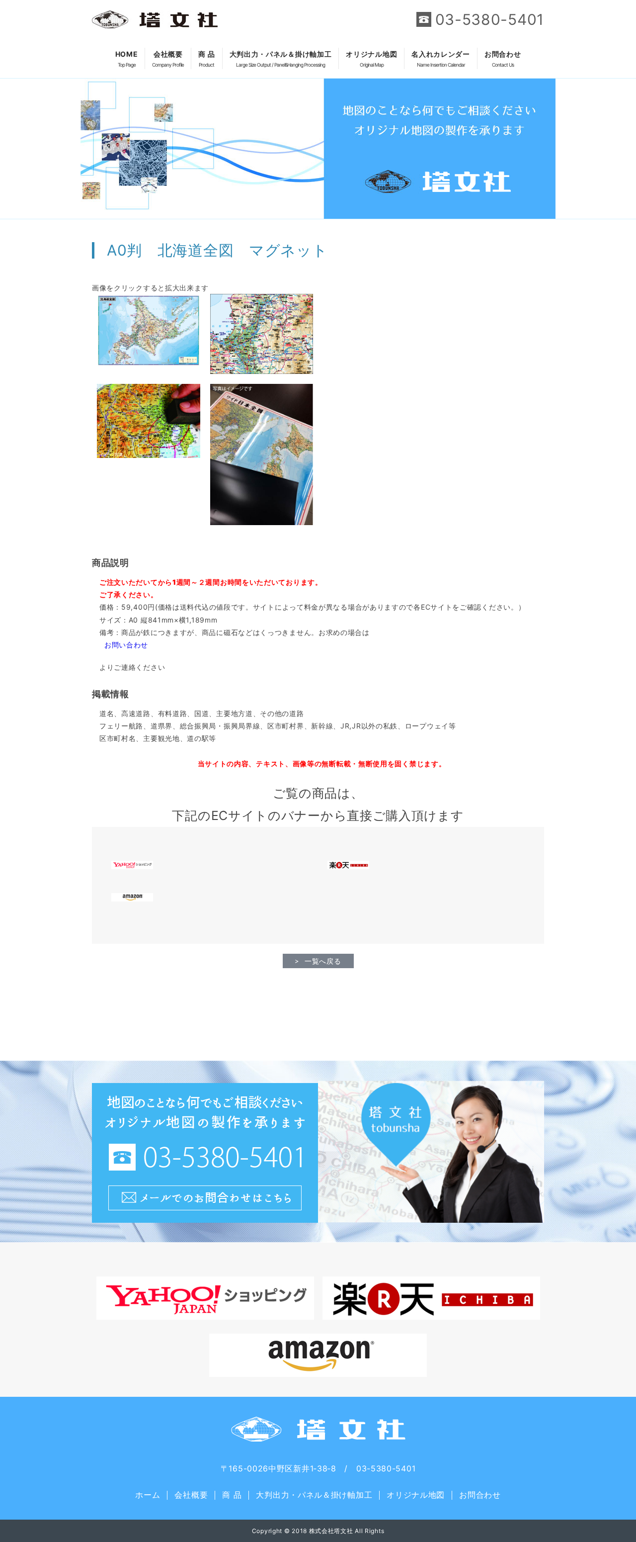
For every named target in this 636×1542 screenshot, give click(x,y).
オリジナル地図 (371, 59)
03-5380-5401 (489, 19)
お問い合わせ (126, 644)
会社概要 (168, 59)
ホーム (147, 1495)
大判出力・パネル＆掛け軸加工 (281, 59)
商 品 (206, 59)
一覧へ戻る (323, 961)
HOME (126, 59)
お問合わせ (502, 59)
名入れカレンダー (440, 59)
